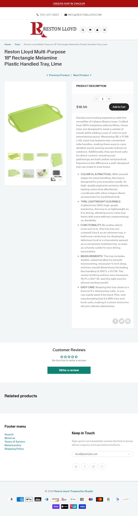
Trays (17, 44)
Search (8, 434)
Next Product (81, 75)
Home (7, 44)
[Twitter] (76, 466)
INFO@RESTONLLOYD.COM (85, 14)
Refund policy (12, 445)
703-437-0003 (49, 14)
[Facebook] (84, 466)
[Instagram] (101, 466)
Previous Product (59, 75)
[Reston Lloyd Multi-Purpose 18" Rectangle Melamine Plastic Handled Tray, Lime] (35, 118)
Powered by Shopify (82, 491)
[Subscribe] (129, 454)
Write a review (69, 370)
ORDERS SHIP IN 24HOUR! (69, 3)
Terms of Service (14, 441)
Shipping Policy (14, 448)
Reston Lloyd (61, 491)
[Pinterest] (93, 466)
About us (9, 438)
